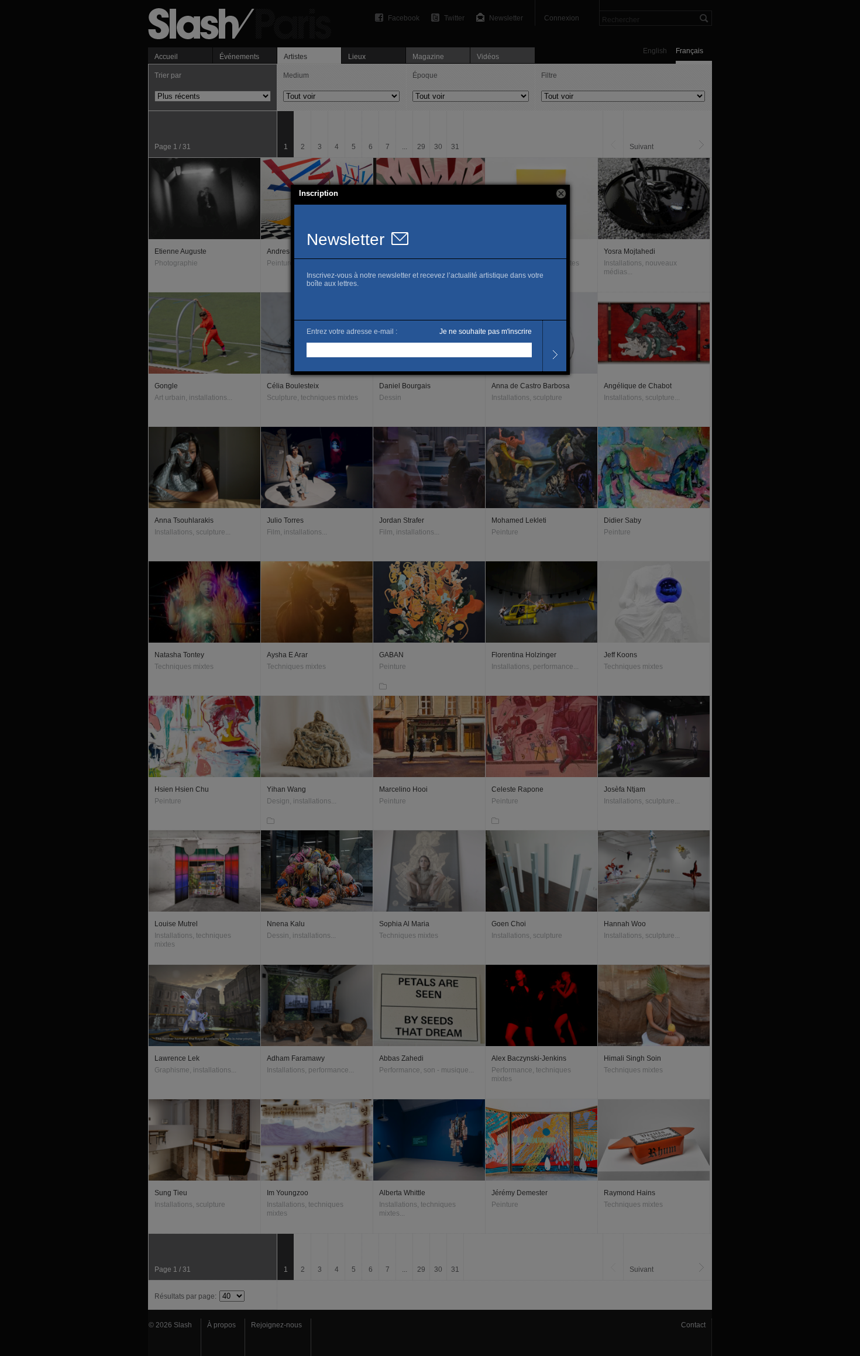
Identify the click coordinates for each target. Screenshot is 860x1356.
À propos (221, 1325)
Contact (693, 1325)
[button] (561, 193)
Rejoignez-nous (276, 1325)
